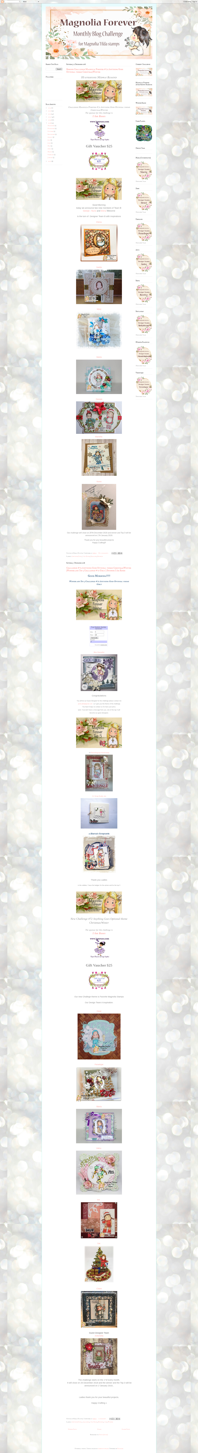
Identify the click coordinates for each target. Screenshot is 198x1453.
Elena (103, 210)
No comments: (103, 553)
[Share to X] (117, 553)
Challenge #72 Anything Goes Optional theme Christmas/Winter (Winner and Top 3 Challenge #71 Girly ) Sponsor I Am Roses (98, 569)
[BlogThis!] (115, 553)
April (49, 149)
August (50, 137)
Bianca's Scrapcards (100, 833)
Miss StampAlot (99, 652)
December (51, 126)
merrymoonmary (103, 1448)
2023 (49, 108)
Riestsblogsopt (100, 752)
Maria (99, 357)
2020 (50, 117)
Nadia (99, 267)
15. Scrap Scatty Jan (99, 796)
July (49, 140)
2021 (49, 114)
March (50, 152)
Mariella (98, 437)
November (51, 128)
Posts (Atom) (103, 1435)
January (50, 157)
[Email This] (112, 553)
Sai (99, 1243)
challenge (85, 1422)
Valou (99, 1148)
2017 (49, 161)
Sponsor (100, 556)
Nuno (93, 210)
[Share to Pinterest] (121, 553)
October (51, 131)
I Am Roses (98, 116)
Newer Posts (72, 1429)
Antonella (99, 1336)
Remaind (94, 556)
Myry (99, 309)
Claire (99, 1288)
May (49, 146)
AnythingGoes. (77, 556)
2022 (49, 111)
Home (99, 1429)
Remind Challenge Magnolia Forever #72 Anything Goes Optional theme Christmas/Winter (94, 70)
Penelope (99, 1064)
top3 (105, 1422)
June (49, 143)
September (51, 134)
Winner (110, 1422)
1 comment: (102, 1419)
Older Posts (126, 1429)
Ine (98, 1200)
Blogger (120, 1448)
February (51, 155)
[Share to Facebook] (119, 553)
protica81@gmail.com (85, 704)
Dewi (99, 1011)
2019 (49, 120)
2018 (49, 123)
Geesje (86, 210)
